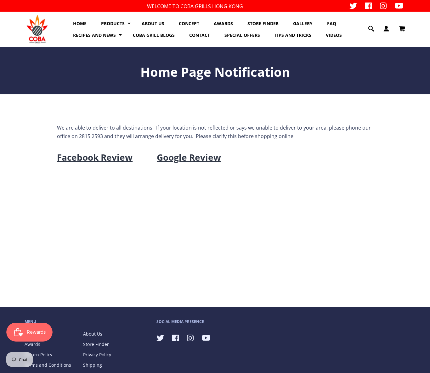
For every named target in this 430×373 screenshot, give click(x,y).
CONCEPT (189, 23)
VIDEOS (334, 35)
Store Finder (96, 344)
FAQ (331, 23)
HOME (80, 23)
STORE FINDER (263, 23)
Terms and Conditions (48, 365)
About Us (92, 334)
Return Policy (38, 355)
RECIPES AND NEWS (94, 35)
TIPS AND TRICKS (292, 35)
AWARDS (223, 23)
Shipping (92, 365)
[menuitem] (80, 23)
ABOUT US (153, 23)
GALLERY (303, 23)
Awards (32, 344)
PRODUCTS (113, 23)
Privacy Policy (97, 355)
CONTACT (199, 35)
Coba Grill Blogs (154, 35)
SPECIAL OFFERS (242, 35)
